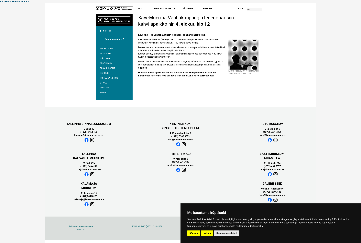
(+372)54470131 (88, 196)
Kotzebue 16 (89, 193)
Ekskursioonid (107, 68)
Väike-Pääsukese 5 (272, 188)
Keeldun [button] (207, 233)
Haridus (104, 73)
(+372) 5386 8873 (180, 136)
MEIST (140, 8)
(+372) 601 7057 (272, 166)
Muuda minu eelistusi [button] (226, 233)
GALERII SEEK (272, 183)
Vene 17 (88, 129)
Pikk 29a (89, 163)
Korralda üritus (109, 78)
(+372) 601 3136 (180, 162)
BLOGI (103, 92)
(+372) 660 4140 (88, 166)
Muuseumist (106, 54)
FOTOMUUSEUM (272, 124)
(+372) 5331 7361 (272, 132)
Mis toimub (106, 63)
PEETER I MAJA (180, 154)
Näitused (105, 58)
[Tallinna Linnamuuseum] (114, 8)
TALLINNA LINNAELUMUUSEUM (88, 124)
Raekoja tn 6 (272, 129)
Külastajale (107, 49)
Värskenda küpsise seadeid (14, 1)
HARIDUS (207, 8)
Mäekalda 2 (180, 159)
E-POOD (103, 83)
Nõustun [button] (194, 233)
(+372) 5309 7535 (272, 191)
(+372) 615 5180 (88, 132)
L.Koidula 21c (272, 163)
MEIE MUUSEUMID (163, 8)
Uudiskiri (104, 88)
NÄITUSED (188, 8)
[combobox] (254, 9)
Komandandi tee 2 (114, 39)
